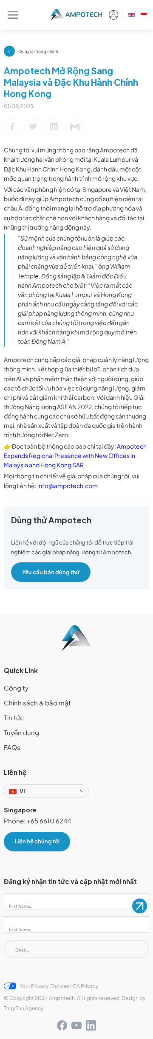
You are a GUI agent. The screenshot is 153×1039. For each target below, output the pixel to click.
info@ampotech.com (67, 485)
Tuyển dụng (21, 732)
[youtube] (76, 1025)
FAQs (12, 747)
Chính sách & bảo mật (37, 703)
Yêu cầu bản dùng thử (50, 572)
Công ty (16, 688)
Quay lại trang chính (38, 51)
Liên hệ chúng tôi (37, 841)
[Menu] (12, 15)
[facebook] (62, 1025)
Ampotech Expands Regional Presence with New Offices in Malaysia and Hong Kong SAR (75, 456)
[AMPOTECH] (76, 15)
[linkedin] (91, 1025)
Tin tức (14, 718)
